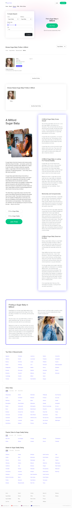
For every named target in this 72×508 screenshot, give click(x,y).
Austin (7, 397)
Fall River (20, 361)
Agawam (7, 356)
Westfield (57, 367)
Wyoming (57, 471)
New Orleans (33, 414)
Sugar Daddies (8, 498)
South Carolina (46, 474)
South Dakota (45, 477)
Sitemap (56, 495)
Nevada (32, 471)
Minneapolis (32, 406)
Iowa (19, 465)
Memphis (32, 397)
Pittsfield (44, 361)
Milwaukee (32, 403)
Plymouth (45, 364)
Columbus (8, 420)
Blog (19, 498)
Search (10, 6)
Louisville (20, 420)
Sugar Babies (12, 50)
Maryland (20, 480)
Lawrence (32, 356)
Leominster (32, 359)
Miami (31, 400)
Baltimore (7, 400)
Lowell (31, 361)
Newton (44, 356)
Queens (44, 400)
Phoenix (32, 423)
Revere (44, 373)
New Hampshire (33, 474)
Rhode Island (45, 471)
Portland (44, 397)
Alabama (7, 454)
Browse (14, 6)
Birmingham (8, 403)
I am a (8, 16)
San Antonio (45, 420)
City (8, 27)
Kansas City (20, 411)
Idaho (19, 457)
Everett (19, 359)
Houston (32, 441)
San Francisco (58, 394)
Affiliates (44, 501)
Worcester (57, 373)
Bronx (7, 409)
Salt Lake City (45, 417)
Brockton (7, 370)
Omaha (31, 420)
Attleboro (7, 359)
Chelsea (7, 378)
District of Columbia (9, 477)
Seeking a (22, 16)
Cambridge (8, 376)
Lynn (31, 364)
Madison (19, 423)
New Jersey (32, 477)
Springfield (57, 359)
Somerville (57, 356)
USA (7, 390)
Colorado (7, 468)
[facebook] (59, 506)
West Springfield (58, 364)
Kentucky (20, 471)
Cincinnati (8, 414)
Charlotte (57, 441)
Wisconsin (57, 468)
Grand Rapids (21, 403)
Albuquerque (8, 394)
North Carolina (46, 454)
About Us (44, 493)
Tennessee (45, 480)
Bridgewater (8, 367)
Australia (20, 390)
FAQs (18, 6)
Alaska (7, 457)
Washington (57, 420)
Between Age (9, 23)
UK (16, 390)
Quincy (44, 367)
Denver (44, 441)
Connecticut (8, 471)
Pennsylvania (45, 468)
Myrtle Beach (33, 409)
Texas (44, 483)
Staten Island (58, 409)
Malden (31, 367)
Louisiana (20, 474)
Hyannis (19, 378)
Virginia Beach (58, 417)
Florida (7, 480)
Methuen (32, 373)
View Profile (19, 66)
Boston (7, 364)
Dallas (7, 441)
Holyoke (19, 376)
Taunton (56, 361)
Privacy (44, 498)
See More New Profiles (36, 106)
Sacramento (45, 414)
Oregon (44, 465)
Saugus (44, 378)
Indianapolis (20, 406)
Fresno (19, 400)
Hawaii (19, 454)
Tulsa (56, 414)
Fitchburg (20, 364)
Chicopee (20, 356)
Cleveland (8, 417)
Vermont (57, 457)
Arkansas (7, 463)
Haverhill (20, 373)
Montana (32, 465)
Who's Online (23, 6)
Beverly (7, 361)
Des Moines (8, 423)
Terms (44, 495)
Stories (19, 501)
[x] (61, 506)
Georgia (7, 483)
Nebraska (32, 468)
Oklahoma (45, 463)
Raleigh (44, 403)
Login (57, 3)
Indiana (19, 463)
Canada (11, 390)
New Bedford (33, 378)
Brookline (7, 373)
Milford (31, 376)
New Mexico (32, 480)
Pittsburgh (45, 394)
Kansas (19, 468)
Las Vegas (20, 414)
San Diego (45, 423)
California (8, 465)
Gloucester (20, 370)
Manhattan (32, 394)
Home (7, 6)
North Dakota (45, 457)
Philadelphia (57, 438)
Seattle (56, 400)
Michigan (32, 454)
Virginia (56, 460)
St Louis (57, 406)
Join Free (52, 26)
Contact (31, 493)
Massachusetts (19, 50)
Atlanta (19, 441)
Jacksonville (20, 409)
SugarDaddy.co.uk (25, 505)
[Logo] (9, 3)
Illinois (19, 460)
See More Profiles (36, 78)
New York (8, 438)
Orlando (44, 438)
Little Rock (20, 417)
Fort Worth (20, 397)
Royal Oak (45, 411)
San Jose (57, 397)
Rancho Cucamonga (47, 406)
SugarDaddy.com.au (36, 505)
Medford (32, 370)
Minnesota (32, 457)
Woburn (56, 370)
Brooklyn (7, 411)
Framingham (20, 367)
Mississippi (32, 460)
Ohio (44, 460)
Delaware (8, 474)
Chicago (32, 438)
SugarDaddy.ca (15, 505)
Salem (44, 376)
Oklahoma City (33, 417)
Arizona (7, 460)
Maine (19, 477)
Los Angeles (20, 438)
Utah (56, 454)
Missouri (32, 463)
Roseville (45, 409)
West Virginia (58, 465)
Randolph (45, 370)
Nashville (32, 411)
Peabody (44, 359)
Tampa (56, 411)
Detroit (19, 394)
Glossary (57, 493)
